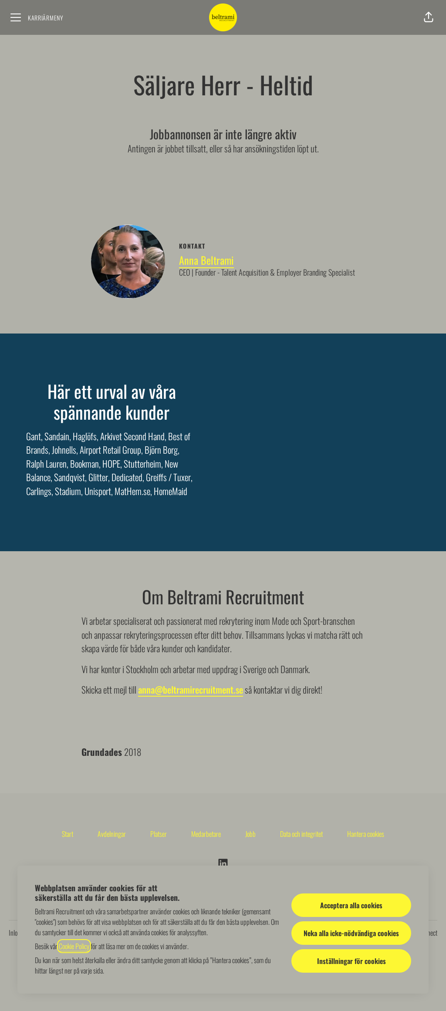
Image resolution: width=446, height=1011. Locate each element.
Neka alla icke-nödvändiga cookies (351, 933)
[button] (428, 17)
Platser (158, 834)
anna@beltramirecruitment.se (190, 689)
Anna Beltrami (206, 260)
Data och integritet (301, 834)
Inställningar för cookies (351, 961)
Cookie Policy (74, 946)
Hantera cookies (365, 834)
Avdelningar (112, 834)
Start (67, 834)
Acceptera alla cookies (351, 905)
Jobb (250, 834)
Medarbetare (206, 834)
